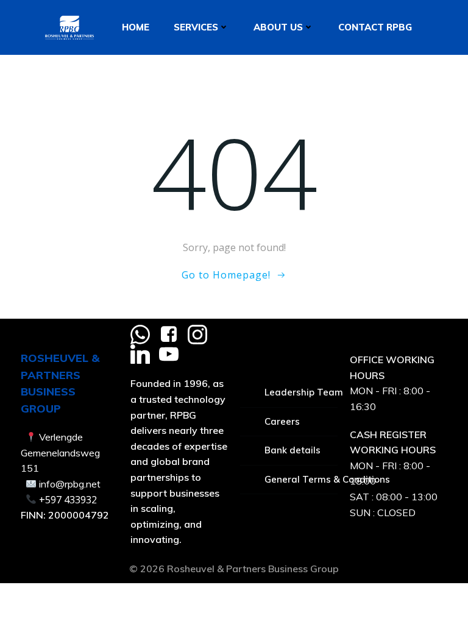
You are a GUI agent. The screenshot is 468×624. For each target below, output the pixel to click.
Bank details (292, 450)
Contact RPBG (375, 27)
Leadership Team (301, 392)
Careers (282, 421)
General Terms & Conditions (301, 479)
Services (196, 27)
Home (135, 27)
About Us (278, 27)
